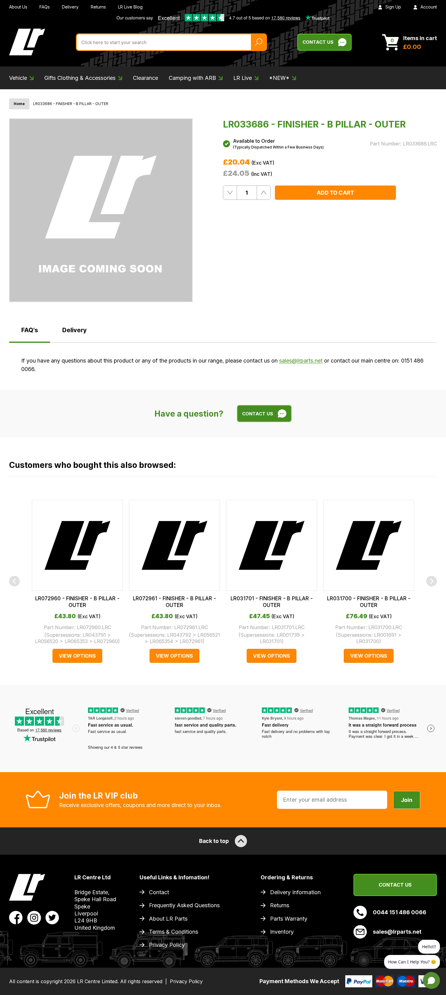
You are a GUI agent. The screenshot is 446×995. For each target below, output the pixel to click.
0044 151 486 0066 (399, 912)
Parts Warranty (288, 918)
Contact (159, 892)
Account (429, 6)
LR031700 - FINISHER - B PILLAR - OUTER (369, 601)
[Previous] (14, 581)
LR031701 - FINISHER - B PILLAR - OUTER (272, 601)
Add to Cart (335, 192)
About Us (18, 6)
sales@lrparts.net (301, 360)
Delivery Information (295, 892)
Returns (98, 6)
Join (406, 800)
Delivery (70, 6)
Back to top (214, 841)
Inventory (282, 932)
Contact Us (317, 42)
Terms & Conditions (173, 932)
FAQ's (29, 330)
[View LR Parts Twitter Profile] (52, 917)
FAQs (44, 6)
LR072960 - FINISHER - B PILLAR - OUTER (77, 601)
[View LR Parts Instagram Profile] (34, 917)
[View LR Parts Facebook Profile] (16, 917)
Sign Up (393, 6)
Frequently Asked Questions (184, 905)
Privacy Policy (167, 945)
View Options (77, 656)
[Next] (431, 581)
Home (19, 103)
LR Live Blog (130, 6)
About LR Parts (168, 918)
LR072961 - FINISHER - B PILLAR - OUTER (174, 601)
